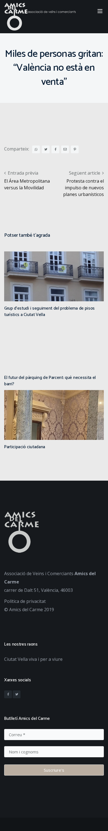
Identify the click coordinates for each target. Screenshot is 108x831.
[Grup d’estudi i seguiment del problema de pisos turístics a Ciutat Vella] (54, 295)
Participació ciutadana (24, 447)
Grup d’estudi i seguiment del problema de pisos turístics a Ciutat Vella (49, 311)
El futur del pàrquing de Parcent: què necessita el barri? (50, 381)
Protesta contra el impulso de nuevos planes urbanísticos (83, 187)
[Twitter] (16, 694)
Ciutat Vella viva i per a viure (33, 659)
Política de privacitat (25, 601)
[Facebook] (8, 694)
